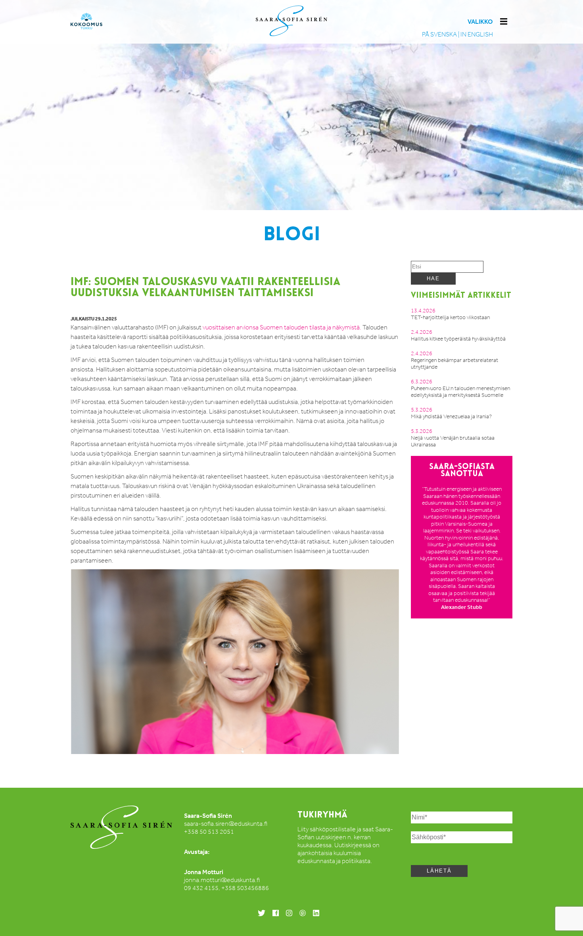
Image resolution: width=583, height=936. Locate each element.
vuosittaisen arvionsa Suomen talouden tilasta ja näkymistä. (282, 327)
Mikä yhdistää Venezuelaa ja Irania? (451, 416)
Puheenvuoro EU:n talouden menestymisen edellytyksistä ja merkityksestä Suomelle (460, 391)
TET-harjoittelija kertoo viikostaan (450, 317)
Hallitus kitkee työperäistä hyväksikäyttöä (458, 338)
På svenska (439, 34)
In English (476, 34)
